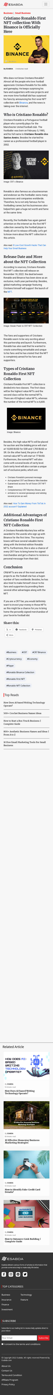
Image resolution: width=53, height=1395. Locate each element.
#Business (11, 652)
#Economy (32, 658)
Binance (23, 102)
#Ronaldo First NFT (15, 679)
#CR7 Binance (39, 652)
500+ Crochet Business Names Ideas (22, 713)
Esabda (9, 69)
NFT (10, 291)
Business (8, 13)
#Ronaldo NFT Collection (18, 685)
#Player (10, 665)
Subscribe (43, 1337)
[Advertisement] (26, 867)
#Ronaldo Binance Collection (20, 672)
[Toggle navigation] (45, 4)
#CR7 (24, 652)
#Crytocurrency (14, 658)
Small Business (23, 13)
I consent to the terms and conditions (22, 1344)
